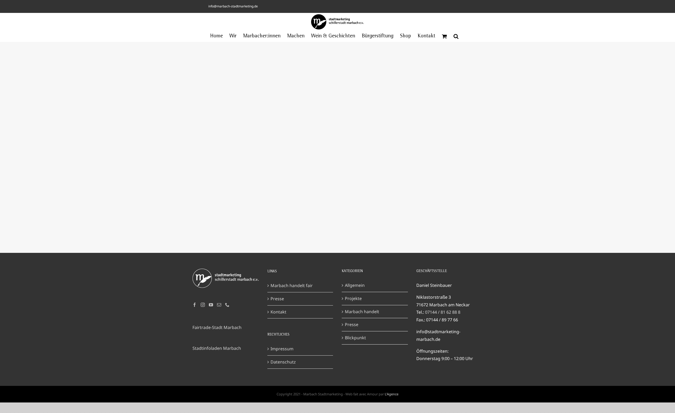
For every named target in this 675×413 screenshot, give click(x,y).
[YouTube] (211, 305)
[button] (456, 36)
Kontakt (278, 312)
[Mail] (219, 305)
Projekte (353, 298)
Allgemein (355, 285)
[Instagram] (203, 305)
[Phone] (227, 305)
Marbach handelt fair (292, 285)
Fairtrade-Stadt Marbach (217, 327)
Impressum (282, 349)
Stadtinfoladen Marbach (216, 348)
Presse (277, 299)
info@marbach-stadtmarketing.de (233, 6)
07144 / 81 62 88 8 (442, 312)
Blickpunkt (355, 338)
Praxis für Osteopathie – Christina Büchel (337, 122)
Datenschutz (283, 362)
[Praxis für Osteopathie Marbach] (337, 127)
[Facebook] (194, 305)
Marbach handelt (362, 311)
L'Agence (391, 394)
